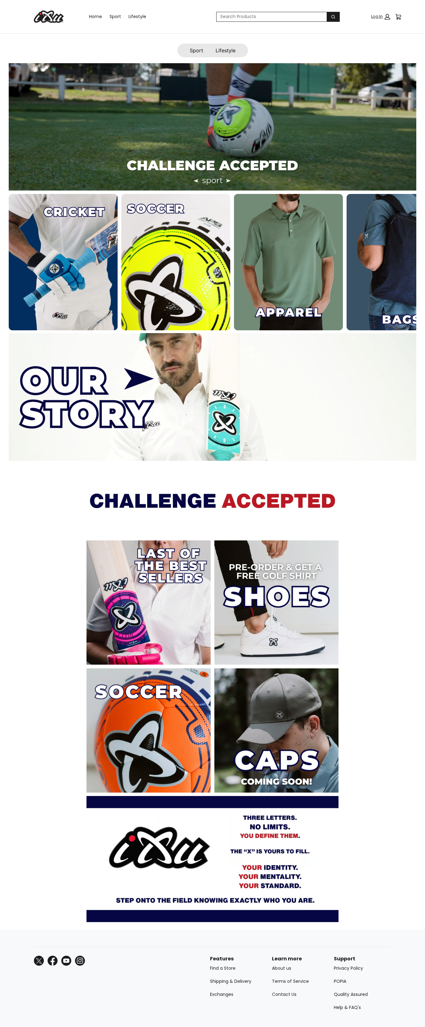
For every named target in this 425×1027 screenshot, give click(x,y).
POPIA (340, 981)
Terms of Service (290, 981)
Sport (115, 16)
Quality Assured (351, 994)
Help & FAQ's (347, 1007)
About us (281, 968)
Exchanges (221, 994)
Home (95, 16)
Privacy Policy (348, 968)
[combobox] (269, 16)
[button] (380, 17)
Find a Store (223, 968)
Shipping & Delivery (230, 981)
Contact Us (284, 994)
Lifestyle (137, 16)
